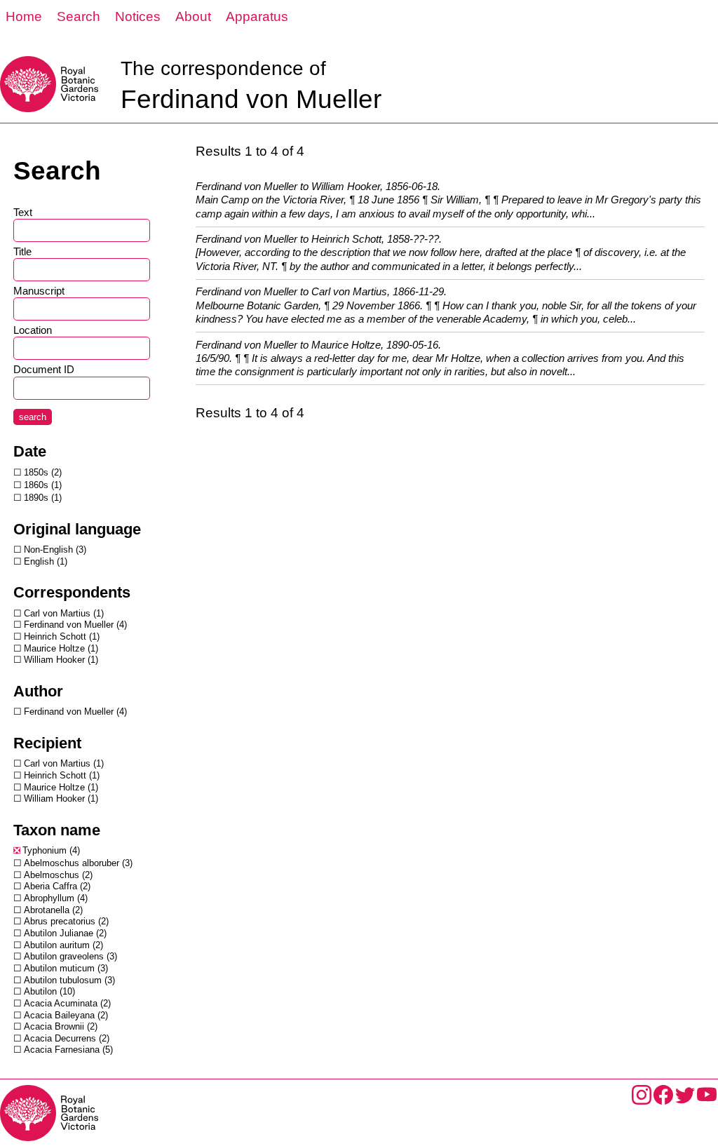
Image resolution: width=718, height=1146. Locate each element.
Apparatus (257, 16)
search (32, 417)
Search (78, 16)
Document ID (43, 369)
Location (32, 330)
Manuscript (39, 291)
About (193, 16)
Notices (138, 16)
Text (22, 212)
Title (22, 251)
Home (24, 16)
